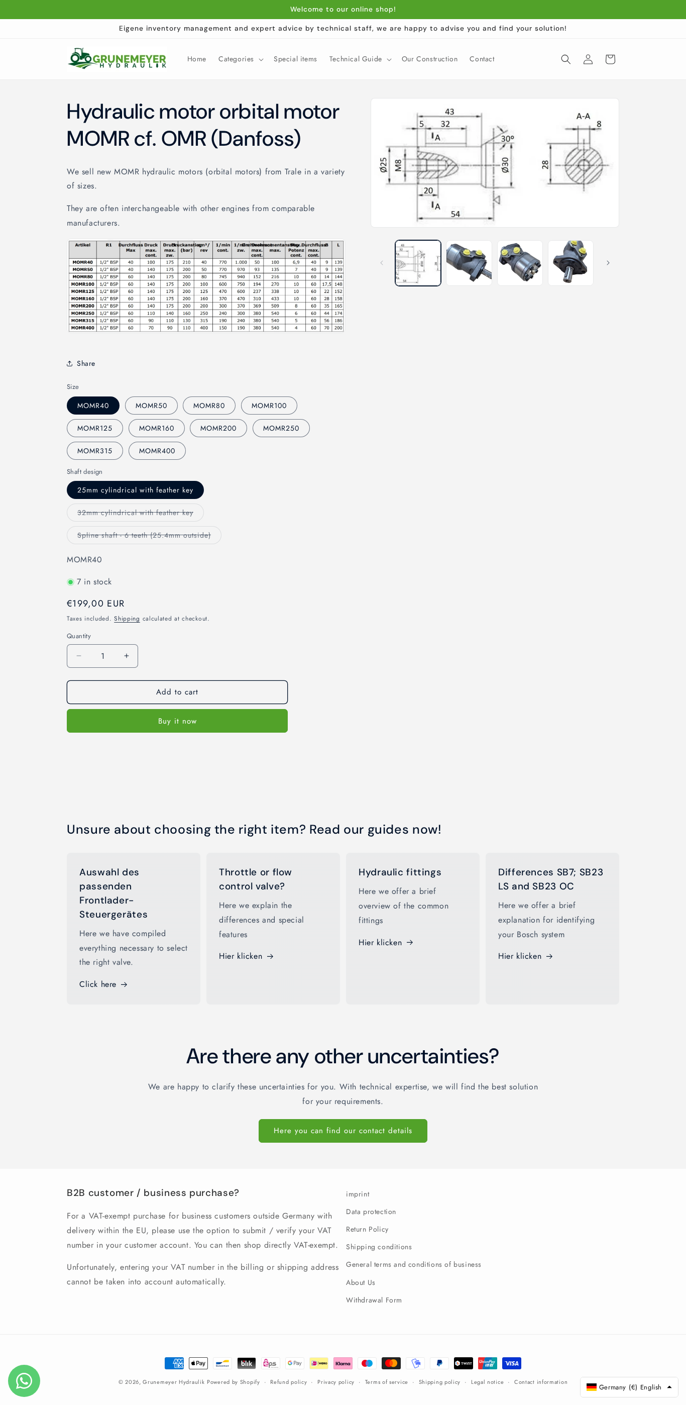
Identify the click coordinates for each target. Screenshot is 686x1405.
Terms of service (386, 1382)
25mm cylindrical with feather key (135, 490)
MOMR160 (156, 428)
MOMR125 (94, 428)
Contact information (540, 1382)
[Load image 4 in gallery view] (571, 263)
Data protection (371, 1212)
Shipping (127, 618)
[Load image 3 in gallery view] (520, 263)
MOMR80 (209, 405)
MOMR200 (218, 428)
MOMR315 (94, 451)
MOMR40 (93, 405)
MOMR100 (269, 405)
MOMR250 (281, 428)
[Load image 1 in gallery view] (418, 263)
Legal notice (487, 1382)
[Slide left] (382, 263)
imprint (357, 1194)
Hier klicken (240, 956)
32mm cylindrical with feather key (140, 514)
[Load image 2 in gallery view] (469, 263)
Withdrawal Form (374, 1300)
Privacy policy (336, 1382)
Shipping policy (440, 1382)
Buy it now (177, 721)
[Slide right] (608, 263)
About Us (361, 1282)
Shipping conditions (379, 1247)
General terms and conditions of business (414, 1264)
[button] (240, 58)
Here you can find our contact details (343, 1130)
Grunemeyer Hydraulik (173, 1382)
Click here (98, 984)
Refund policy (288, 1382)
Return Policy (367, 1229)
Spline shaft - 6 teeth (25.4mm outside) (149, 537)
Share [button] (86, 363)
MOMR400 (157, 451)
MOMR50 (151, 405)
